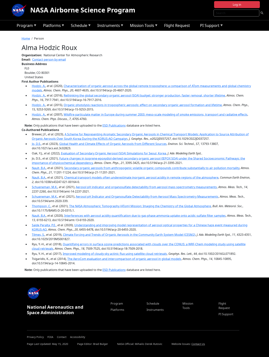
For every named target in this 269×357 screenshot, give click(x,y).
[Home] (19, 10)
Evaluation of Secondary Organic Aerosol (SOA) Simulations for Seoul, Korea (113, 153)
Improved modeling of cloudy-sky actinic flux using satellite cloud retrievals (115, 254)
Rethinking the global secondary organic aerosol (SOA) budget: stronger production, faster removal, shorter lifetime (144, 95)
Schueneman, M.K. (44, 187)
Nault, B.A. (39, 168)
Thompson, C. (41, 206)
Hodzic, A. (38, 86)
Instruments (108, 26)
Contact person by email (49, 60)
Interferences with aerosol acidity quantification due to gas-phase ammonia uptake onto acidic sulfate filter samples (145, 216)
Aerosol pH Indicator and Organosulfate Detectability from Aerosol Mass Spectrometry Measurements (147, 197)
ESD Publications (114, 125)
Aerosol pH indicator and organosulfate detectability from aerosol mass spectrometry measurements (146, 187)
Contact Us (198, 344)
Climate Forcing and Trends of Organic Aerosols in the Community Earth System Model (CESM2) (129, 235)
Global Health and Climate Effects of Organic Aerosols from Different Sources (113, 144)
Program (24, 26)
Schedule (78, 26)
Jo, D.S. (36, 144)
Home (26, 38)
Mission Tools (141, 26)
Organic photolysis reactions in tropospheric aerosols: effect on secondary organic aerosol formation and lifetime (143, 105)
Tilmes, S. (38, 235)
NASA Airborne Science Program (82, 9)
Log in (237, 5)
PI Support (208, 26)
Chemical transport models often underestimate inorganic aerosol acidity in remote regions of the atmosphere (141, 177)
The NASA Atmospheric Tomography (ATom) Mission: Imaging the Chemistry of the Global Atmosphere (140, 206)
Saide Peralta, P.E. (44, 225)
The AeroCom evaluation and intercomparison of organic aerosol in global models (124, 259)
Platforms (51, 26)
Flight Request (177, 25)
